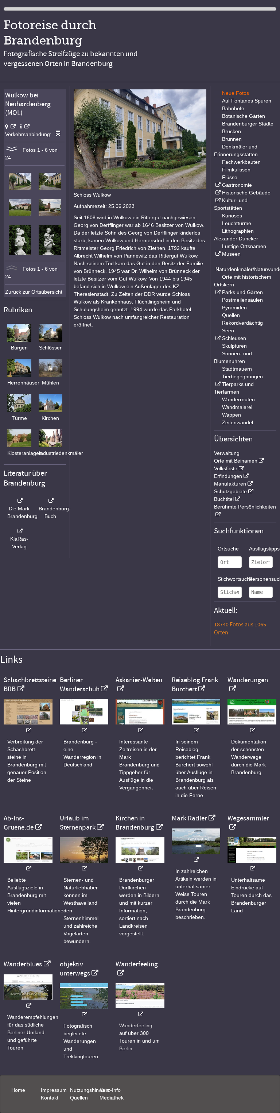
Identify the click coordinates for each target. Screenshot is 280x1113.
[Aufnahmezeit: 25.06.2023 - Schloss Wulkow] (20, 188)
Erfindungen (228, 476)
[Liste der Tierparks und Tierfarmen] (217, 384)
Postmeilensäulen (242, 300)
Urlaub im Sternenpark (78, 822)
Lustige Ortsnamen (244, 246)
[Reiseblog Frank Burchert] (196, 726)
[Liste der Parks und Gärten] (217, 292)
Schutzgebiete (230, 491)
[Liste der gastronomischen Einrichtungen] (217, 185)
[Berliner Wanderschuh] (84, 726)
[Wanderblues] (28, 1002)
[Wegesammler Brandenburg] (252, 865)
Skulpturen (234, 346)
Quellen (231, 315)
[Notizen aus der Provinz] (196, 856)
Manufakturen (230, 484)
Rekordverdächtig (242, 323)
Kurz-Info (110, 1090)
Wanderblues (23, 964)
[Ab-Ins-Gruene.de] (28, 865)
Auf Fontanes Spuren (246, 101)
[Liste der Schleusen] (217, 338)
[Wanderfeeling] (140, 1010)
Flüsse (229, 177)
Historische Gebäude (246, 193)
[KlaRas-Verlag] (19, 531)
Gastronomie (237, 185)
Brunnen (232, 139)
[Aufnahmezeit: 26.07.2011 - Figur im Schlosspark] (20, 253)
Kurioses (232, 216)
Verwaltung (227, 453)
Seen (228, 330)
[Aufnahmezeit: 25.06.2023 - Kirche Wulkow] (50, 214)
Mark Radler (189, 818)
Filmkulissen (236, 170)
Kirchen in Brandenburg (135, 822)
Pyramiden (234, 307)
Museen (231, 254)
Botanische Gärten (243, 116)
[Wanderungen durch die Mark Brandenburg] (252, 726)
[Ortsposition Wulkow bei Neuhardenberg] (10, 126)
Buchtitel (224, 499)
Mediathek (112, 1098)
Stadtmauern (237, 369)
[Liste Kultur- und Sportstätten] (217, 200)
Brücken (231, 131)
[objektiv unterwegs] (84, 1010)
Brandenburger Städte (247, 124)
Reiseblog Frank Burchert (195, 684)
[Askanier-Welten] (140, 726)
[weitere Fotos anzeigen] (11, 150)
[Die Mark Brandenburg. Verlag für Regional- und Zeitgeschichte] (19, 500)
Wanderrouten (238, 399)
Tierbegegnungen (242, 376)
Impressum (54, 1090)
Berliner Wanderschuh (80, 684)
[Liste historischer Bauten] (217, 193)
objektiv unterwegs (75, 968)
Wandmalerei (237, 407)
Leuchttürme (236, 223)
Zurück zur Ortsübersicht (33, 292)
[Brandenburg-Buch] (50, 500)
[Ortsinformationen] (25, 126)
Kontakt (49, 1098)
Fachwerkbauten (241, 162)
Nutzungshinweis (89, 1090)
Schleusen (234, 338)
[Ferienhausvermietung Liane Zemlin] (84, 865)
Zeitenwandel (237, 422)
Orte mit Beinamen (235, 461)
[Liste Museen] (217, 254)
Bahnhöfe (233, 108)
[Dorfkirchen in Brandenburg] (140, 865)
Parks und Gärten (242, 292)
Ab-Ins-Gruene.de (19, 822)
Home (18, 1090)
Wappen (231, 415)
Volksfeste (225, 468)
